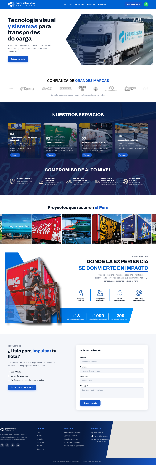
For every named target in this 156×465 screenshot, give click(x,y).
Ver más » (15, 155)
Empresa (83, 367)
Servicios (67, 4)
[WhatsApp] (13, 445)
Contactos (40, 449)
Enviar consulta (90, 403)
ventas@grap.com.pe (19, 376)
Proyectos (79, 4)
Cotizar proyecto (133, 4)
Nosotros (91, 4)
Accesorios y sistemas (72, 442)
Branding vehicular (71, 439)
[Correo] (18, 445)
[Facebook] (7, 445)
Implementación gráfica (72, 432)
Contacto (102, 4)
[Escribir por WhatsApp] (146, 4)
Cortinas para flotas (71, 436)
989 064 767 (16, 372)
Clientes (39, 436)
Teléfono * (84, 376)
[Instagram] (2, 445)
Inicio (58, 4)
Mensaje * (84, 386)
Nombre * (83, 357)
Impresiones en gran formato (74, 446)
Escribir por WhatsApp (23, 387)
